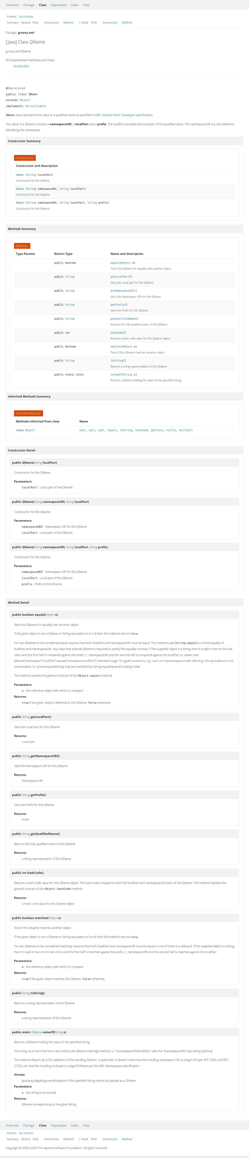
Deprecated (58, 5)
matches (115, 346)
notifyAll (186, 430)
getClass (157, 430)
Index (74, 5)
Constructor (51, 22)
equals (115, 262)
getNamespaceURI (122, 290)
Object (25, 100)
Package (28, 5)
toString (116, 360)
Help (86, 5)
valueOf (115, 374)
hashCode (116, 332)
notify (171, 430)
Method (68, 22)
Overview (12, 5)
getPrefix (117, 304)
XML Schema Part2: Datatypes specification (124, 115)
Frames (11, 16)
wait (82, 430)
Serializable (21, 66)
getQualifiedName (122, 318)
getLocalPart (119, 276)
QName (20, 174)
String (31, 174)
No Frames (26, 16)
